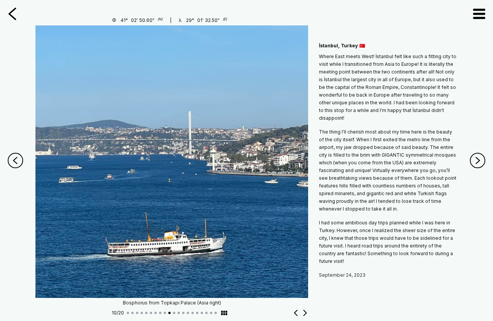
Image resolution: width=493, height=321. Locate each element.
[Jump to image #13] (183, 313)
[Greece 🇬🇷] (477, 160)
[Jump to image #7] (155, 313)
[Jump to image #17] (202, 313)
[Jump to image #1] (128, 313)
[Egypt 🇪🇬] (15, 160)
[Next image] (305, 313)
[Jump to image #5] (146, 313)
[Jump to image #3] (137, 313)
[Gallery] (224, 313)
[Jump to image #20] (215, 313)
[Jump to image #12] (178, 313)
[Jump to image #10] (169, 313)
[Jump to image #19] (211, 313)
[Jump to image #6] (151, 313)
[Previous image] (296, 313)
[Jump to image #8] (160, 313)
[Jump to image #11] (174, 313)
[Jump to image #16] (197, 313)
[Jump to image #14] (188, 313)
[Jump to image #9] (165, 313)
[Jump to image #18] (206, 313)
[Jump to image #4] (141, 313)
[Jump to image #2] (132, 313)
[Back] (12, 14)
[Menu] (479, 14)
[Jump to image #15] (192, 313)
